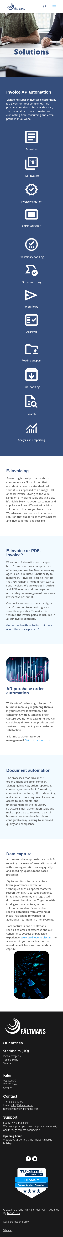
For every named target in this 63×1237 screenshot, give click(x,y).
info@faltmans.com (22, 1105)
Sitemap (7, 1230)
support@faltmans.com (16, 1122)
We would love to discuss (36, 937)
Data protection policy (16, 1221)
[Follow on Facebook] (28, 1158)
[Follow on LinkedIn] (34, 1158)
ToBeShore (13, 1213)
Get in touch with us (37, 740)
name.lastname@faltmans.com (20, 1109)
